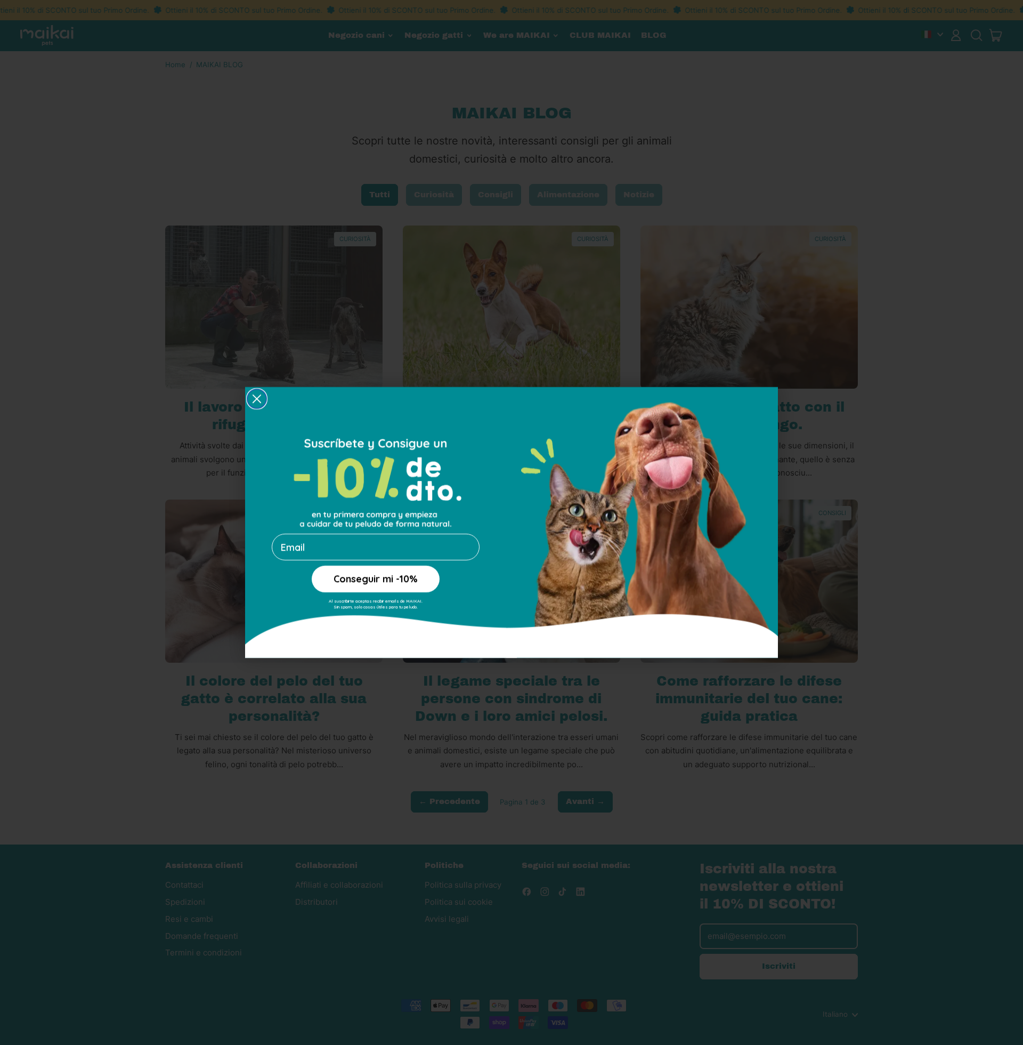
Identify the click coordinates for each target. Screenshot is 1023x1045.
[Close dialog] (256, 398)
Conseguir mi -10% (376, 579)
